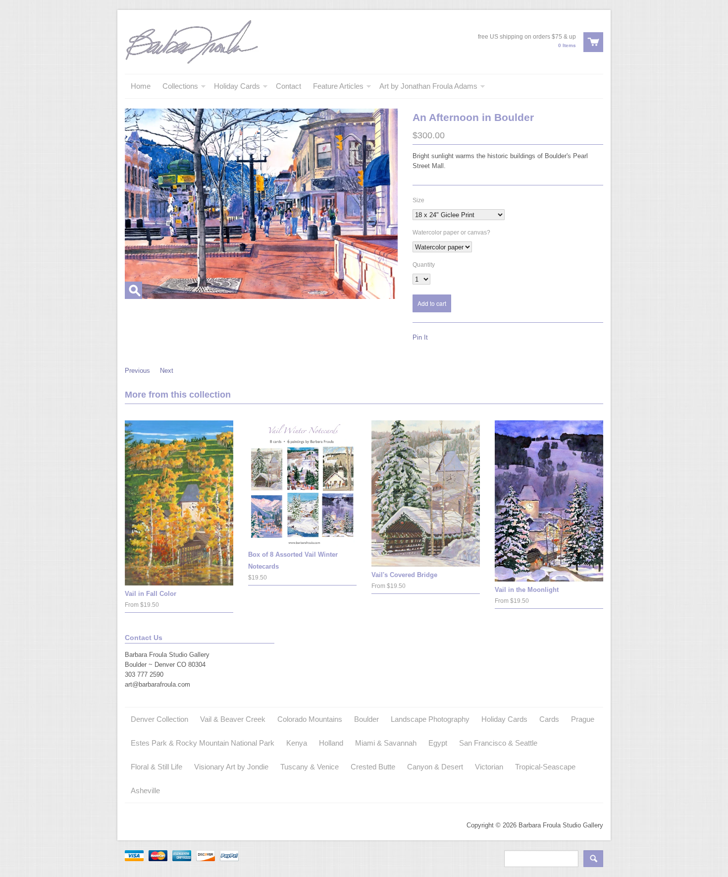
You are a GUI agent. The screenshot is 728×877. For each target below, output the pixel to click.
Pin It (420, 337)
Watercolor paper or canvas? (451, 232)
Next (166, 370)
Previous (137, 370)
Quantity (424, 264)
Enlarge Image (133, 290)
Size (418, 200)
